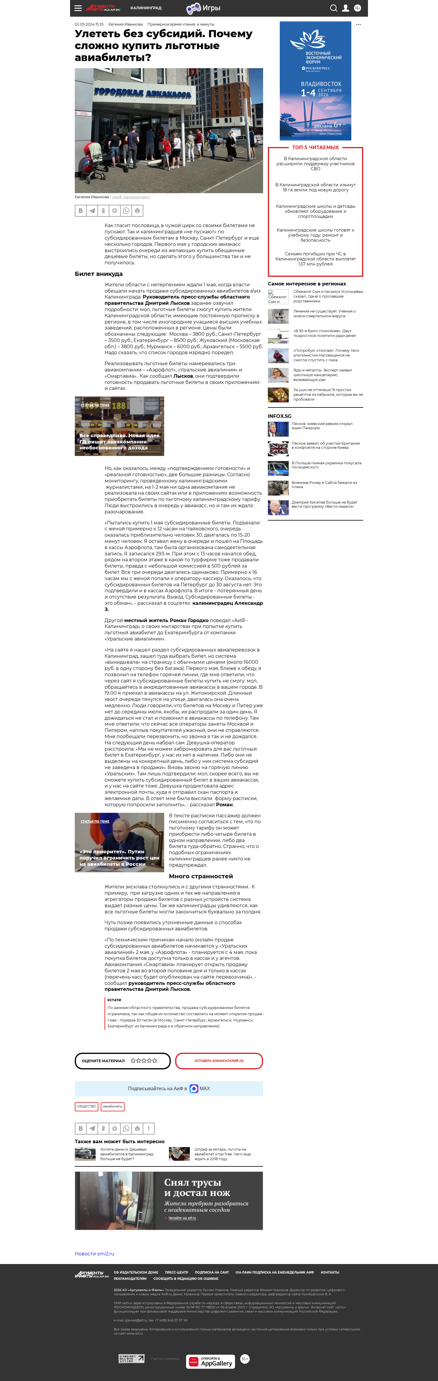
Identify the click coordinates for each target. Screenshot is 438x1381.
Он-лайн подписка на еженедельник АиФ (275, 1272)
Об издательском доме (136, 1272)
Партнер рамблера (165, 1358)
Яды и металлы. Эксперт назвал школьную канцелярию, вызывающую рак (322, 375)
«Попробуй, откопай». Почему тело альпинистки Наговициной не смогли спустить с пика (326, 355)
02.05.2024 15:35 (89, 24)
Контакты (330, 1272)
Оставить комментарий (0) (219, 1061)
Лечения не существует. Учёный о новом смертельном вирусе (324, 313)
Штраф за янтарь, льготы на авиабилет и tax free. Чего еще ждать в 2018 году (223, 1154)
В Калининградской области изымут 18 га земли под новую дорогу (315, 187)
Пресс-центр (176, 1272)
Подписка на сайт (212, 1272)
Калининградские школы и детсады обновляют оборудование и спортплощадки (315, 211)
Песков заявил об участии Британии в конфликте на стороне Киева (326, 445)
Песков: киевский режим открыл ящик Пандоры (322, 426)
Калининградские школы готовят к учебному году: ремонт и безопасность (315, 235)
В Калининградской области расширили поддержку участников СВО (316, 163)
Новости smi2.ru (94, 1254)
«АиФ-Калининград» (131, 197)
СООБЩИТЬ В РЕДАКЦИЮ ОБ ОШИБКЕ (185, 1279)
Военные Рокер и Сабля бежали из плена (324, 485)
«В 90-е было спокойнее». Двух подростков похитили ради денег (324, 333)
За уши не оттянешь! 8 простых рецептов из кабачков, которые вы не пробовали (328, 395)
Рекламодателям (130, 1279)
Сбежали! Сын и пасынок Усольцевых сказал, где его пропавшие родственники (328, 296)
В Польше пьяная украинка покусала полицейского (326, 465)
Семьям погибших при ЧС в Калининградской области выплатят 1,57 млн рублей (315, 259)
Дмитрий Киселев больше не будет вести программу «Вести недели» (325, 504)
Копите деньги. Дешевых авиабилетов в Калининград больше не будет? (126, 1154)
